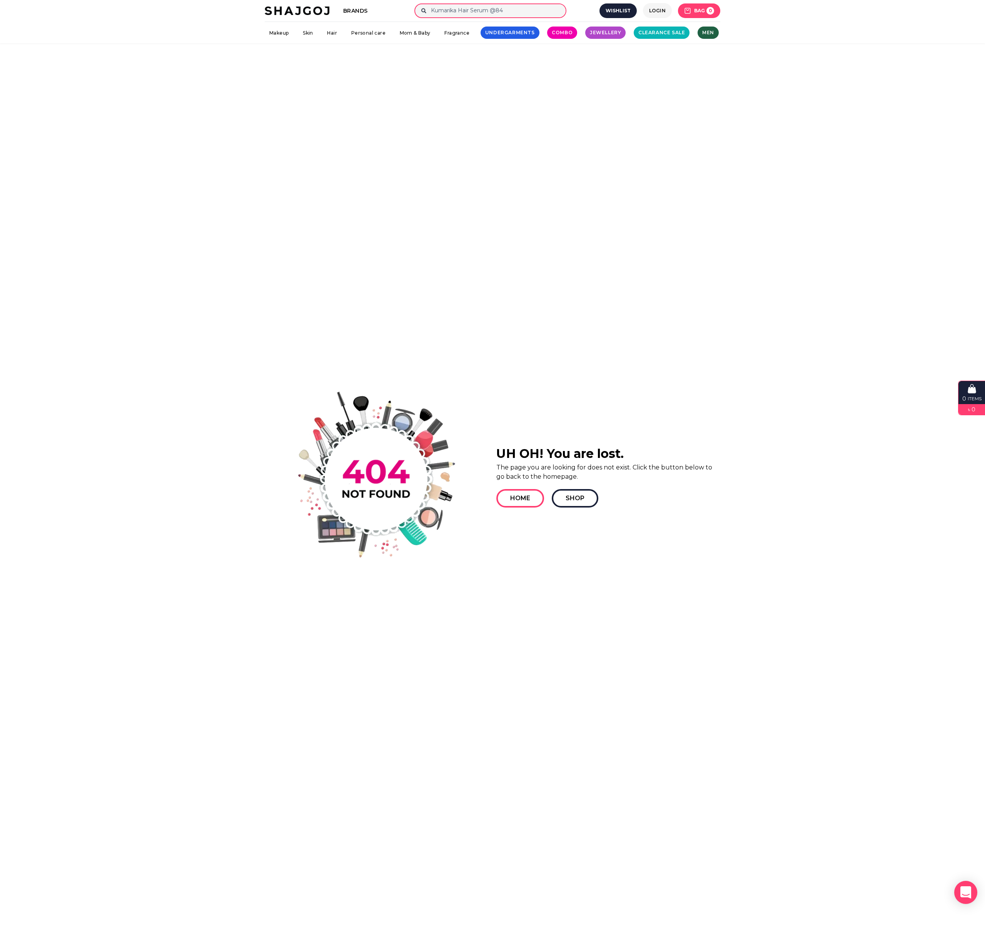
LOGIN (657, 10)
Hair (332, 33)
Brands (355, 10)
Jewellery (605, 32)
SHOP (575, 498)
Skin (308, 33)
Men (708, 32)
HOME (520, 498)
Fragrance (456, 33)
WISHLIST (618, 10)
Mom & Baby (415, 33)
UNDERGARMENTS (510, 32)
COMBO (562, 32)
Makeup (279, 33)
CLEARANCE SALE (661, 32)
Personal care (368, 33)
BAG (703, 10)
